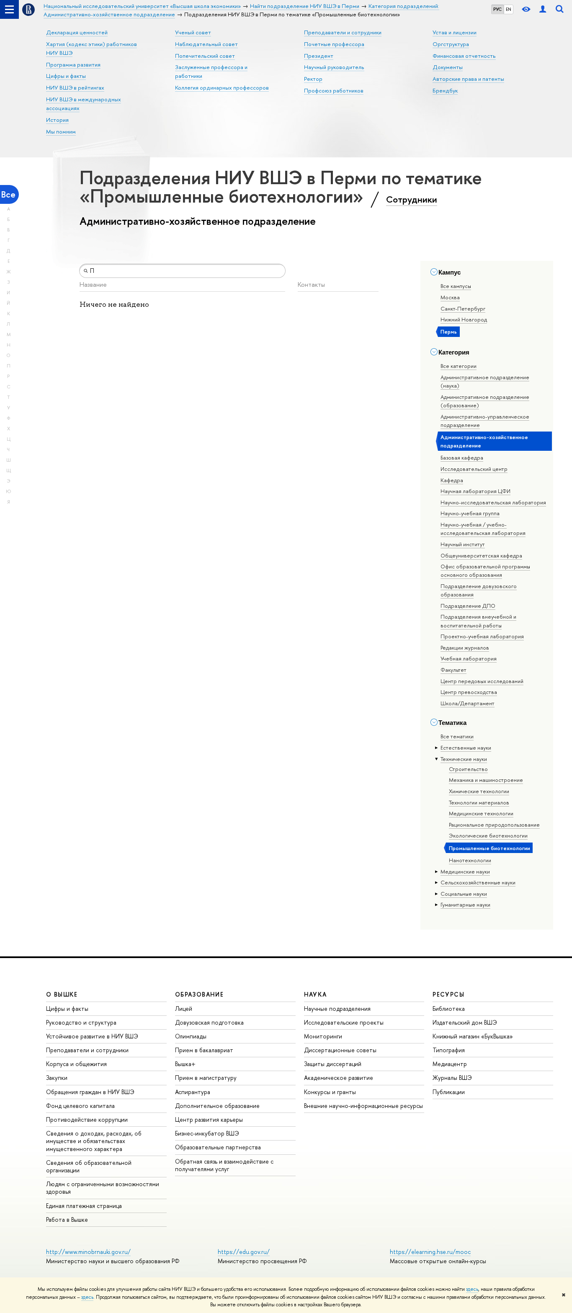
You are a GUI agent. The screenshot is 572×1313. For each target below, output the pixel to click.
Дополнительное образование (217, 1106)
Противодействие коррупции (87, 1119)
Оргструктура (451, 44)
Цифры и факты (66, 76)
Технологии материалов (479, 802)
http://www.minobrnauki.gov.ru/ (88, 1252)
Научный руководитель (334, 67)
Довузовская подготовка (209, 1022)
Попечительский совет (205, 55)
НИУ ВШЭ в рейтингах (75, 87)
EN (508, 9)
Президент (318, 55)
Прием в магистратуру (206, 1078)
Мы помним (61, 131)
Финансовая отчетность (464, 55)
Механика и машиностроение (486, 780)
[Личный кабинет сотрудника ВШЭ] (542, 9)
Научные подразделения (337, 1008)
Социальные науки (464, 893)
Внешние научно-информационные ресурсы (363, 1106)
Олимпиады (190, 1036)
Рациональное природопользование (494, 824)
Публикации (449, 1092)
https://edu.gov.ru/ (244, 1252)
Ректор (313, 78)
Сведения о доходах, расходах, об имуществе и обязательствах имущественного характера (94, 1140)
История (57, 119)
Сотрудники (411, 199)
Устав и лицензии (455, 32)
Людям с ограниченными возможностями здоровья (102, 1187)
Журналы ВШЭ (452, 1078)
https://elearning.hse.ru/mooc (430, 1252)
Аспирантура (192, 1092)
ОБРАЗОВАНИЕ (199, 994)
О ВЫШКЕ (62, 994)
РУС (497, 9)
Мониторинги (323, 1036)
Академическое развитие (338, 1078)
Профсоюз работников (333, 90)
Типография (449, 1050)
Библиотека (449, 1008)
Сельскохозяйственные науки (478, 882)
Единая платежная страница (84, 1206)
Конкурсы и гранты (330, 1092)
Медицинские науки (465, 871)
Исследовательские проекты (344, 1022)
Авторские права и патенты (468, 78)
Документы (448, 67)
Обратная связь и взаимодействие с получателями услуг (224, 1165)
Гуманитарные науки (465, 904)
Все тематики (457, 736)
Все (8, 194)
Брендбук (445, 90)
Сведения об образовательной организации (88, 1166)
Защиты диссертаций (332, 1064)
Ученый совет (193, 32)
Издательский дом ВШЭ (465, 1022)
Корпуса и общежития (76, 1064)
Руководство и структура (81, 1022)
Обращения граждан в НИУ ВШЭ (90, 1092)
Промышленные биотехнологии (489, 848)
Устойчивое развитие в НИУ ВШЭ (92, 1036)
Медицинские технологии (481, 813)
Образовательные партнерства (218, 1147)
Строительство (468, 769)
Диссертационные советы (340, 1050)
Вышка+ (185, 1064)
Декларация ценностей (77, 32)
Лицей (183, 1008)
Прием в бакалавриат (204, 1050)
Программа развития (73, 64)
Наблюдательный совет (206, 44)
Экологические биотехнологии (488, 835)
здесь (472, 1289)
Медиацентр (450, 1064)
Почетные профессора (334, 44)
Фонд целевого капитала (80, 1106)
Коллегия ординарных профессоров (222, 87)
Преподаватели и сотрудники (342, 32)
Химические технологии (479, 791)
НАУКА (315, 994)
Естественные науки (466, 747)
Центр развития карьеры (209, 1119)
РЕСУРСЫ (448, 994)
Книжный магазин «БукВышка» (473, 1036)
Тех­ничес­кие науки (464, 759)
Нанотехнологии (470, 860)
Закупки (56, 1078)
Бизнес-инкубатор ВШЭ (207, 1133)
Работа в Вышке (67, 1219)
